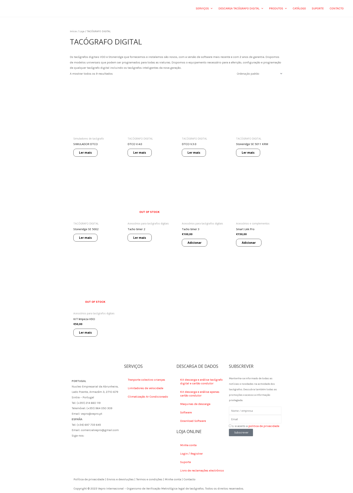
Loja (81, 31)
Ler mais (85, 153)
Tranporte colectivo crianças (146, 379)
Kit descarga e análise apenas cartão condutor (199, 393)
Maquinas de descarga (195, 404)
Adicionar (195, 243)
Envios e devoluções (120, 479)
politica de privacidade (263, 426)
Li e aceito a (255, 426)
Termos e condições (149, 479)
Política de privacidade (89, 479)
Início (73, 31)
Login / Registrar (191, 453)
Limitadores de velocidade (145, 388)
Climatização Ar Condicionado (148, 396)
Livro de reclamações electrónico (202, 470)
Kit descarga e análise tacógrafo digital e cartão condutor (201, 381)
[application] (211, 8)
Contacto (189, 479)
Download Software (193, 421)
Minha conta (188, 445)
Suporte (185, 462)
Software (186, 412)
